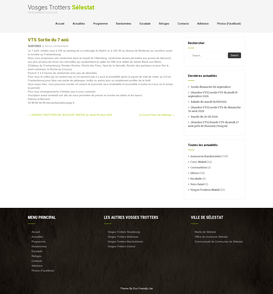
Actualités (79, 23)
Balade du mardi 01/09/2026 (209, 101)
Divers (194, 173)
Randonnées (123, 23)
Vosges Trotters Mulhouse (123, 236)
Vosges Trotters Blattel (205, 189)
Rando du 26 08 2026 (204, 116)
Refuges (164, 23)
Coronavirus (198, 167)
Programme (100, 23)
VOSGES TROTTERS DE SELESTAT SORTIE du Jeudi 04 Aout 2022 (70, 114)
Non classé (197, 184)
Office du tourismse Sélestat (211, 236)
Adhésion (203, 23)
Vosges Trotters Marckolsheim (125, 241)
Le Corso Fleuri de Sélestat (157, 114)
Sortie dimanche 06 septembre (211, 87)
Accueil (59, 23)
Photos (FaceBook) (229, 23)
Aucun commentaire (56, 45)
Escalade (145, 23)
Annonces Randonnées (205, 156)
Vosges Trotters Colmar (121, 246)
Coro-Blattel (198, 162)
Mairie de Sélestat (205, 231)
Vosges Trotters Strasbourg (124, 231)
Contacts (183, 23)
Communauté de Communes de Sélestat (219, 241)
